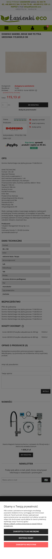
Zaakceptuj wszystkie (26, 545)
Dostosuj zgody (26, 538)
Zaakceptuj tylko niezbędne (26, 531)
